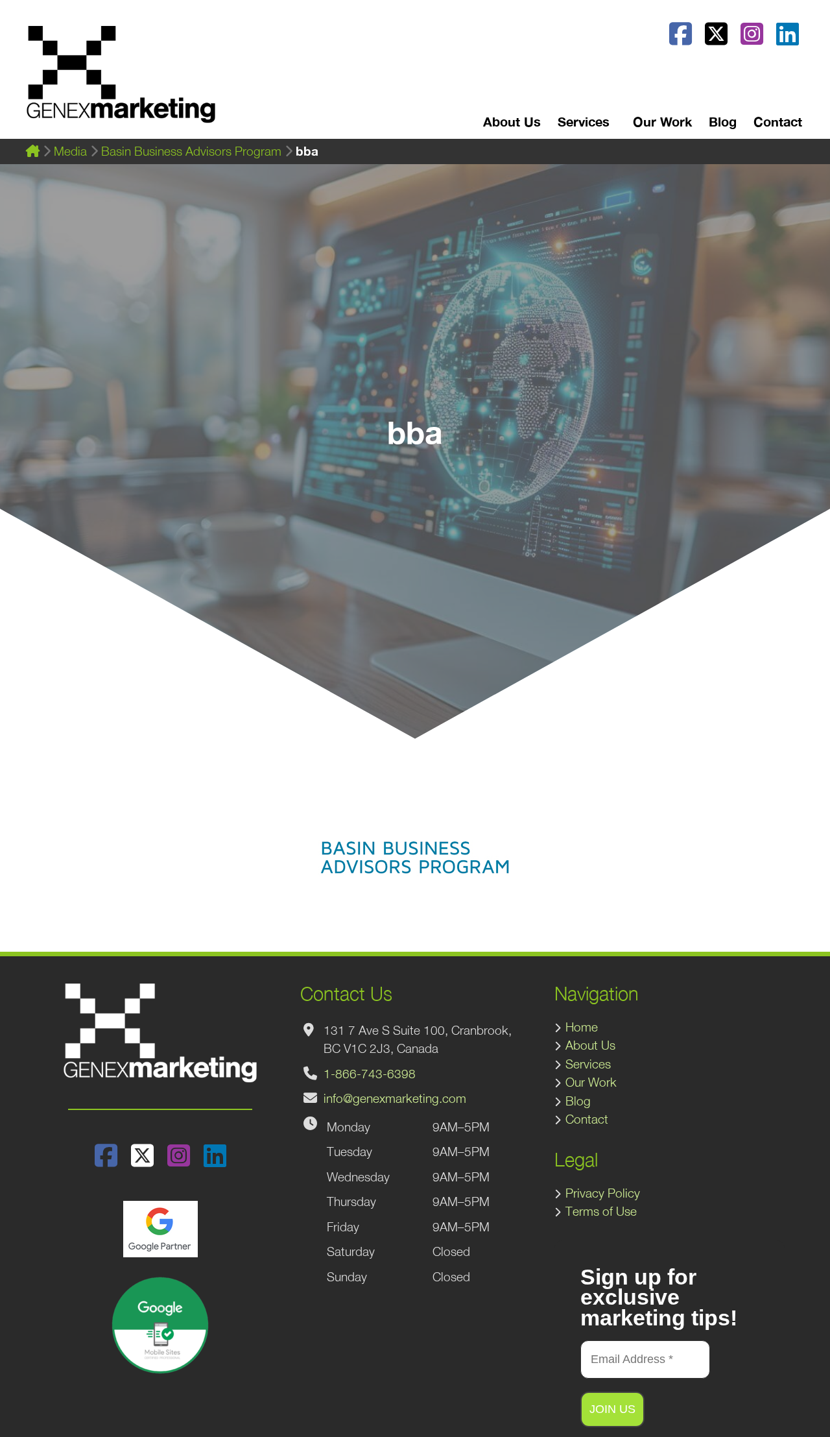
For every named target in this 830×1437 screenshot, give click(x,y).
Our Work (662, 121)
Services (588, 1064)
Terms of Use (601, 1211)
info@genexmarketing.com (395, 1098)
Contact (777, 121)
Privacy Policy (602, 1193)
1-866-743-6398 (370, 1074)
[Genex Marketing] (121, 81)
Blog (723, 121)
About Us (512, 121)
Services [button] (584, 121)
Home (581, 1027)
